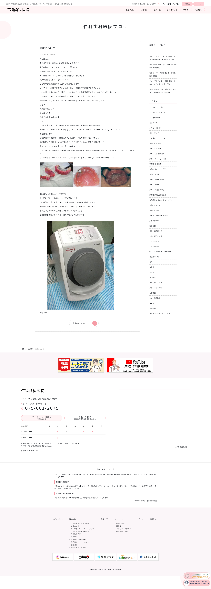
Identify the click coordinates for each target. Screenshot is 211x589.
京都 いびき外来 (155, 143)
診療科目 (144, 10)
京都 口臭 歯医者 (155, 164)
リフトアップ (154, 133)
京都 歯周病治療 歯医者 (157, 195)
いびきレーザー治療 (156, 107)
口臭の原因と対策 (155, 236)
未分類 (151, 267)
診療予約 (187, 4)
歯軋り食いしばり (155, 282)
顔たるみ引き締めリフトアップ (160, 313)
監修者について (79, 323)
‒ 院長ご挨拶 (120, 523)
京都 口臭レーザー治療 (157, 169)
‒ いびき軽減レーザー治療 (79, 531)
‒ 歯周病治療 (74, 526)
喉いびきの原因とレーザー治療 (160, 252)
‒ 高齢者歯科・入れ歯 (77, 547)
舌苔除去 (152, 293)
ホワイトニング (154, 128)
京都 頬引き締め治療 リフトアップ (161, 200)
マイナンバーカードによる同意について (41, 418)
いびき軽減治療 (154, 117)
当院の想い (130, 10)
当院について (172, 10)
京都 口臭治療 (154, 185)
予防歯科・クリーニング (158, 138)
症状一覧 (157, 10)
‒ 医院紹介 (119, 526)
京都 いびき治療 (155, 148)
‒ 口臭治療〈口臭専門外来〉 (80, 523)
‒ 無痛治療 (73, 545)
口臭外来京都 (154, 246)
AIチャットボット (199, 4)
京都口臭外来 (154, 210)
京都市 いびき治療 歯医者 (158, 215)
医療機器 (152, 226)
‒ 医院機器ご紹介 (121, 531)
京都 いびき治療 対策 (157, 154)
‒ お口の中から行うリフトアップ (81, 529)
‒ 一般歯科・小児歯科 (77, 539)
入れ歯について (154, 221)
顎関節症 (152, 308)
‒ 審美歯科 (73, 537)
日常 (151, 262)
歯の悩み (152, 277)
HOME (23, 349)
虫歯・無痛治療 (154, 298)
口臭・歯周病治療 (155, 231)
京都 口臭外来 (154, 174)
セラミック (153, 123)
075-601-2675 (42, 408)
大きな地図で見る (181, 447)
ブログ (186, 10)
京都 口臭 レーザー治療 (157, 159)
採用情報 (198, 10)
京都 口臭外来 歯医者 (157, 179)
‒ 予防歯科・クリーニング (79, 542)
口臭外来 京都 (154, 241)
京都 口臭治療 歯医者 (157, 190)
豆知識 (151, 303)
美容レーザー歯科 (155, 288)
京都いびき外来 (154, 205)
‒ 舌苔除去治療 (75, 534)
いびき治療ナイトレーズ (158, 112)
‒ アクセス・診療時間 (123, 529)
